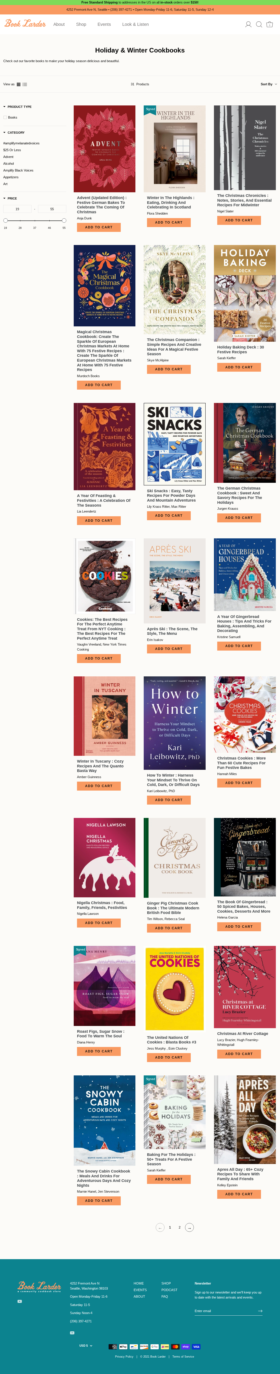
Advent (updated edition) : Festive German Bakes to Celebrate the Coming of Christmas (102, 205)
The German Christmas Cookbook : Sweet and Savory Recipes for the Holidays (239, 495)
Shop (81, 24)
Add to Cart (99, 227)
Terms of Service (183, 1356)
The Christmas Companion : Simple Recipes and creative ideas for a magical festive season (174, 347)
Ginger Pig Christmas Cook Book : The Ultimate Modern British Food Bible (173, 908)
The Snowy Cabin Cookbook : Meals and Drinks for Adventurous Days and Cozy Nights (104, 1178)
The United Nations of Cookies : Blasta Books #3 (171, 1040)
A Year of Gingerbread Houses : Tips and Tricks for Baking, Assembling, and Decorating (244, 623)
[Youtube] (20, 1301)
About (59, 24)
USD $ (83, 1345)
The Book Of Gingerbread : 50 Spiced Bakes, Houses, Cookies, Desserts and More (243, 907)
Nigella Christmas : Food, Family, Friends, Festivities (102, 905)
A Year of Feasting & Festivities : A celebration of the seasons (103, 500)
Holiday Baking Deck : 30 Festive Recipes (240, 349)
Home (139, 1283)
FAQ (164, 1296)
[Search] (259, 24)
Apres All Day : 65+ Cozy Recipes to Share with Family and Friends (240, 1174)
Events (104, 24)
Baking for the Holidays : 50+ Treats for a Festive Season (171, 1159)
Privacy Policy (124, 1356)
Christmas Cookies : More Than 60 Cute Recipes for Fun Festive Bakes (241, 763)
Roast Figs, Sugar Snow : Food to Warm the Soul (100, 1033)
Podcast (169, 1290)
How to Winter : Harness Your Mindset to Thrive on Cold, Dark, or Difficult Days (173, 780)
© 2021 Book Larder (153, 1356)
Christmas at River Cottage (242, 1033)
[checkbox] (35, 117)
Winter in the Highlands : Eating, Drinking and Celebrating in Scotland (170, 202)
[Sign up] (260, 1311)
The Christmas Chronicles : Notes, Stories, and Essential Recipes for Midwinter (244, 200)
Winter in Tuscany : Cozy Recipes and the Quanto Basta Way (100, 766)
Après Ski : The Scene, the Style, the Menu (172, 631)
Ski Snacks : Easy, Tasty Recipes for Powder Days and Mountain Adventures (171, 495)
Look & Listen (135, 24)
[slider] (5, 220)
